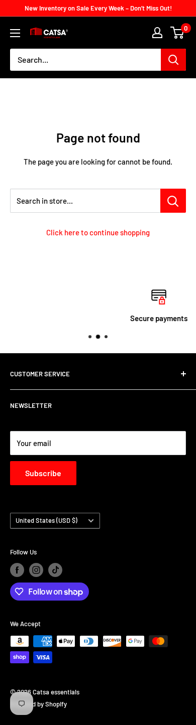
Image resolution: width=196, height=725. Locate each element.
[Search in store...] (173, 201)
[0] (177, 33)
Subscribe (43, 473)
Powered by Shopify (38, 704)
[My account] (157, 32)
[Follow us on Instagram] (36, 570)
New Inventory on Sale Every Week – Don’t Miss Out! (98, 8)
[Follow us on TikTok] (55, 570)
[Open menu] (15, 33)
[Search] (173, 60)
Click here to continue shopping (98, 232)
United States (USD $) (46, 520)
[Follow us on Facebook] (17, 570)
